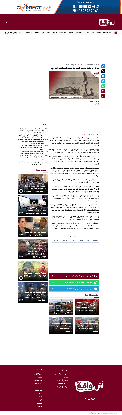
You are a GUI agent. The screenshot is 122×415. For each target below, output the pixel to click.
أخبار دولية (69, 65)
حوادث (48, 33)
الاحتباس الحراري (74, 236)
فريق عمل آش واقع (62, 387)
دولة (88, 240)
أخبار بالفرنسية (107, 33)
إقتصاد (55, 33)
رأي (43, 33)
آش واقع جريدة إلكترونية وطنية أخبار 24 (86, 65)
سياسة (99, 33)
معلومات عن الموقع (61, 374)
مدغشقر (73, 240)
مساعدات (64, 240)
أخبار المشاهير (89, 33)
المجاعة (95, 240)
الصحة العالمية (62, 236)
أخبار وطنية (62, 33)
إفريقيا (96, 236)
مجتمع (71, 33)
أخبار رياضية (79, 33)
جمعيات (36, 33)
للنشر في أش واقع (62, 380)
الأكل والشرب (86, 236)
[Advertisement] (61, 49)
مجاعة (81, 240)
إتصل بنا (66, 377)
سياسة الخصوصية (62, 384)
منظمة (56, 240)
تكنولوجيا (29, 33)
